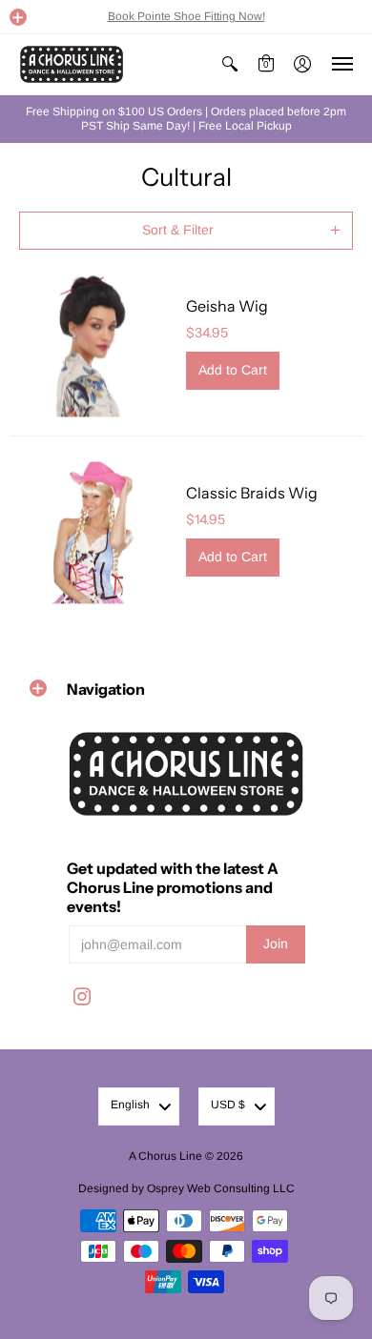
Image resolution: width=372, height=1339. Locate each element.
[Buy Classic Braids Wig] (93, 529)
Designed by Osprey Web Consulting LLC (186, 1188)
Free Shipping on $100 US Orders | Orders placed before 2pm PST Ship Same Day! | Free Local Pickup (186, 118)
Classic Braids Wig (252, 492)
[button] (18, 17)
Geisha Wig (227, 305)
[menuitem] (230, 64)
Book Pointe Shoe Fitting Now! (186, 16)
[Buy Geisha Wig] (93, 342)
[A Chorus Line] (71, 64)
